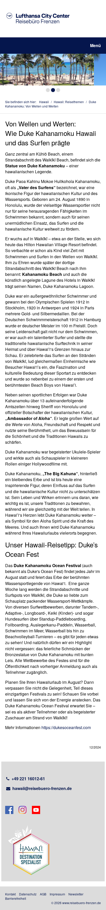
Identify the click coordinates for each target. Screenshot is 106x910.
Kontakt (10, 894)
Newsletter (75, 894)
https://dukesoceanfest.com (66, 727)
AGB (43, 894)
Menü (95, 45)
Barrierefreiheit (15, 898)
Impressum (57, 894)
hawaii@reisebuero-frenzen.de (42, 788)
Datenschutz (28, 894)
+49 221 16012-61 (28, 779)
